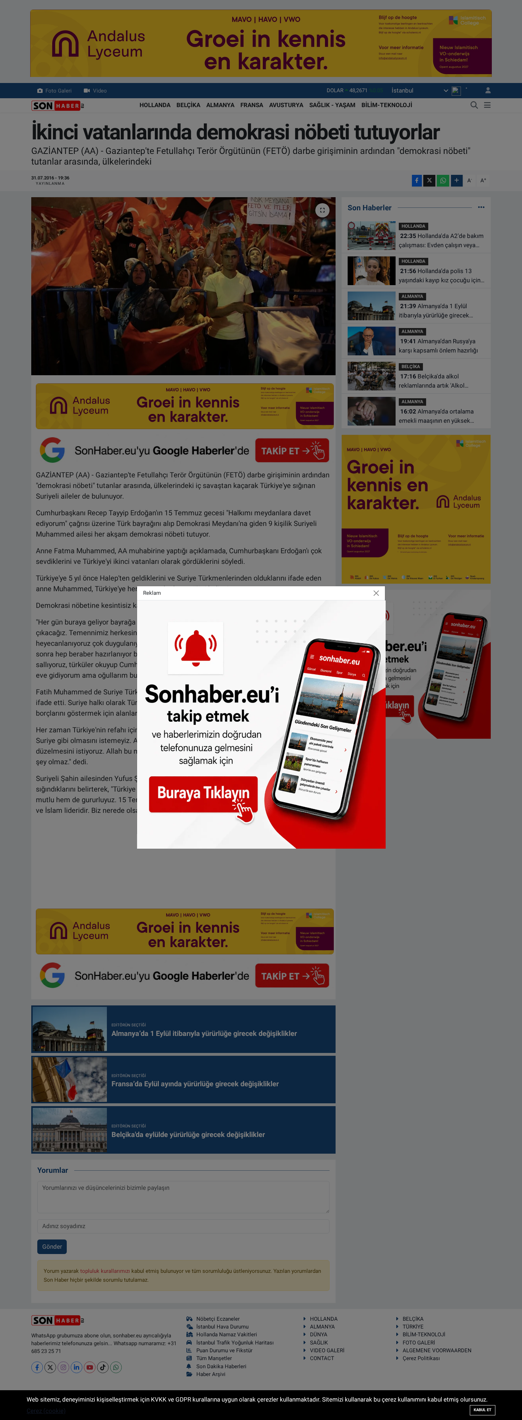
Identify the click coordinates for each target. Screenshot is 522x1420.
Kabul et (482, 1410)
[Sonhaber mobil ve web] (261, 723)
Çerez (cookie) (46, 1410)
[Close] (376, 593)
